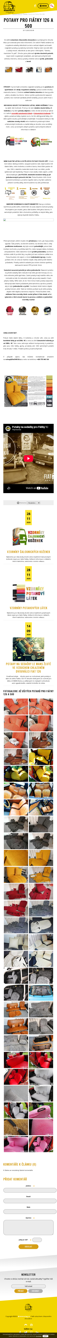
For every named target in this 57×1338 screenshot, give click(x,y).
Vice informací (39, 1336)
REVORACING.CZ (17, 14)
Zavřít (45, 1336)
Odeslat (28, 1246)
